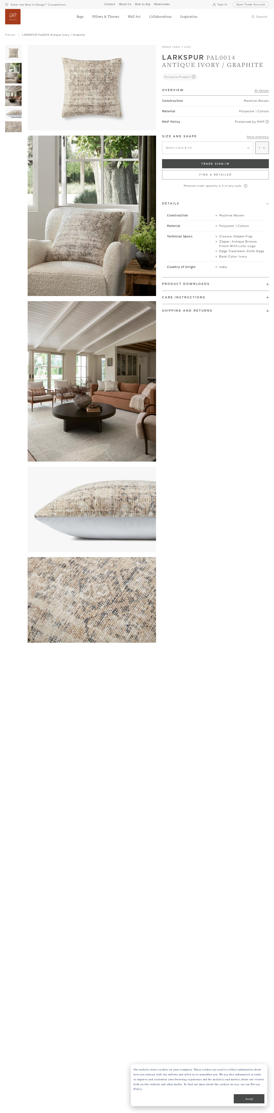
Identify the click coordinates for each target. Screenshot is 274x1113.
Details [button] (170, 203)
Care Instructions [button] (184, 297)
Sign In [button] (222, 4)
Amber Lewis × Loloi (176, 46)
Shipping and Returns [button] (187, 310)
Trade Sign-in (215, 163)
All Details (262, 90)
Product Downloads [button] (186, 284)
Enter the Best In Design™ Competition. (38, 4)
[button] (80, 16)
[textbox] (207, 148)
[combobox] (207, 148)
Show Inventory (258, 136)
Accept (249, 1099)
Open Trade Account (250, 4)
